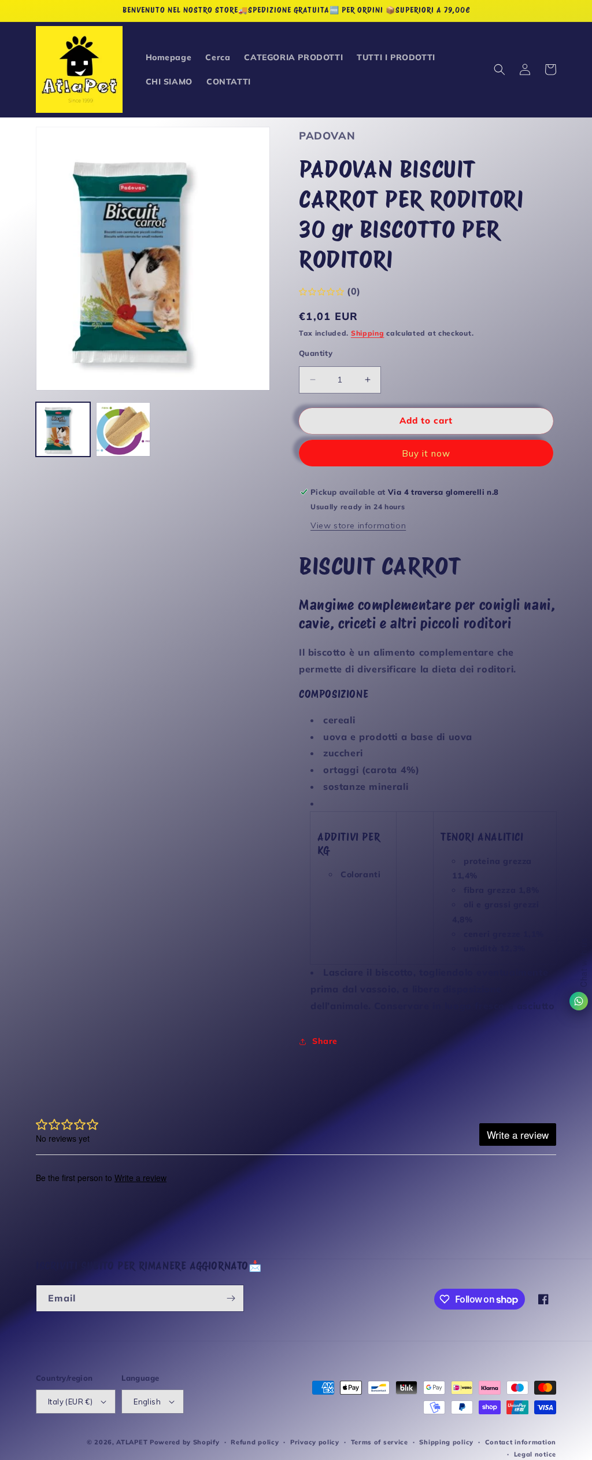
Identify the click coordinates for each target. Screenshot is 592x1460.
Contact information (520, 1442)
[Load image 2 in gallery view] (123, 429)
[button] (499, 69)
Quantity (315, 353)
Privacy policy (314, 1442)
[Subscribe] (230, 1298)
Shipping (367, 333)
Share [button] (325, 1041)
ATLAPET (131, 1442)
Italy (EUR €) (70, 1401)
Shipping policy (446, 1442)
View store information (358, 525)
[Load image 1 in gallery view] (63, 429)
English (147, 1401)
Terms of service (379, 1442)
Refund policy (255, 1442)
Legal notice (535, 1454)
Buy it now (426, 453)
